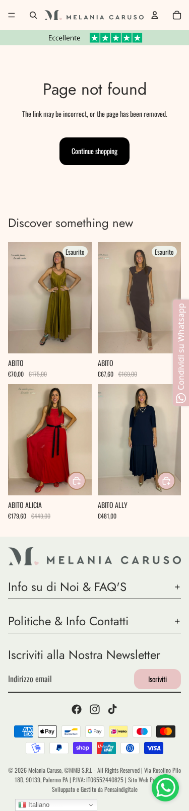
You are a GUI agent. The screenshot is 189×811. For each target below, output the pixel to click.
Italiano (37, 804)
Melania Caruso (44, 770)
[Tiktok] (112, 710)
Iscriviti (157, 679)
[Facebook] (77, 710)
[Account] (155, 15)
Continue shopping (94, 150)
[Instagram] (95, 710)
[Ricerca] (33, 15)
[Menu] (11, 15)
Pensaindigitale (121, 789)
